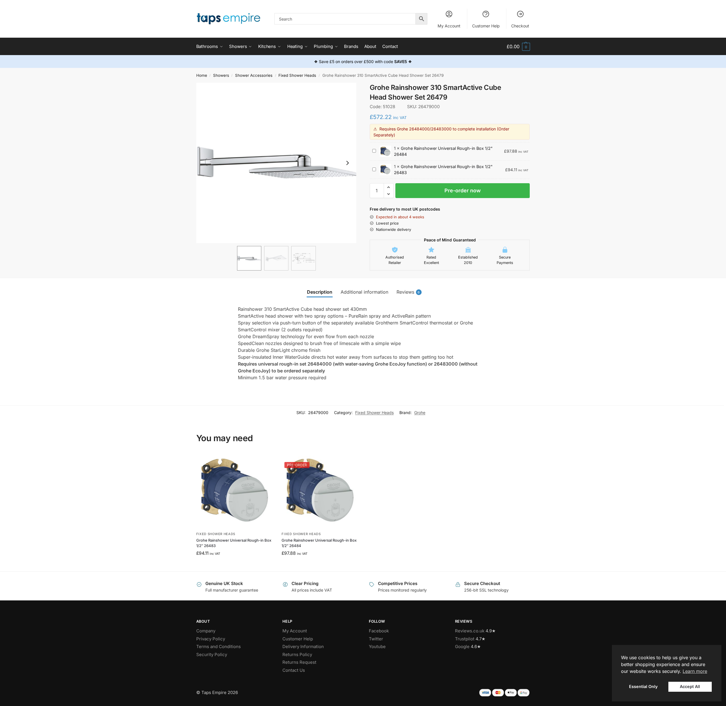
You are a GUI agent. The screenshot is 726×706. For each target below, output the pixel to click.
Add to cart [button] (235, 565)
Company (205, 631)
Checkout (520, 25)
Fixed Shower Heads (297, 75)
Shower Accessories (253, 75)
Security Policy (211, 654)
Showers (221, 75)
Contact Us (293, 670)
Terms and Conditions (218, 646)
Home (201, 75)
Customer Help (486, 25)
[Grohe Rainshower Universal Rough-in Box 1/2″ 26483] (234, 490)
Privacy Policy (210, 639)
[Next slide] (347, 163)
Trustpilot (464, 639)
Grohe (419, 412)
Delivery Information (303, 646)
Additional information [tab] (364, 292)
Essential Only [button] (643, 686)
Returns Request (299, 662)
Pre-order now (462, 190)
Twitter (376, 639)
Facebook (379, 631)
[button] (518, 46)
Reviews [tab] (408, 292)
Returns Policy (297, 654)
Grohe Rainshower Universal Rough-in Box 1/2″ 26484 (319, 543)
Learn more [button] (695, 671)
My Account (449, 25)
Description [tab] (319, 292)
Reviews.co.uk (469, 631)
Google (462, 646)
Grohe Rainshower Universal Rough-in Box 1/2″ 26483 (233, 543)
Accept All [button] (690, 686)
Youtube (377, 646)
